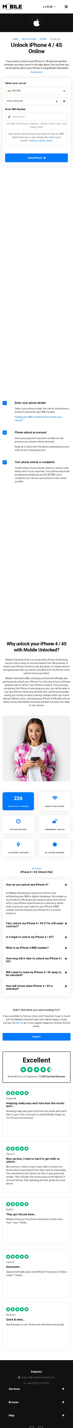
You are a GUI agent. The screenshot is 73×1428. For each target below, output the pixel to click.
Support (36, 1036)
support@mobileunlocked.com (38, 1377)
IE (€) (50, 6)
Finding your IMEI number (28, 417)
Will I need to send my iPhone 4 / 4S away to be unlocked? (33, 974)
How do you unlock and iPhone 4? (27, 884)
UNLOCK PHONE (29, 39)
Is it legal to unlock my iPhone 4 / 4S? (30, 937)
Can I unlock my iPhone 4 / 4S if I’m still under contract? (35, 925)
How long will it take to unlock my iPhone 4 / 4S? (34, 960)
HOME (15, 39)
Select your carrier (15, 83)
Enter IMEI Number (15, 109)
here (18, 1022)
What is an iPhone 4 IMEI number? (27, 947)
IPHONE (43, 39)
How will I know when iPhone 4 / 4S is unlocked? (29, 987)
